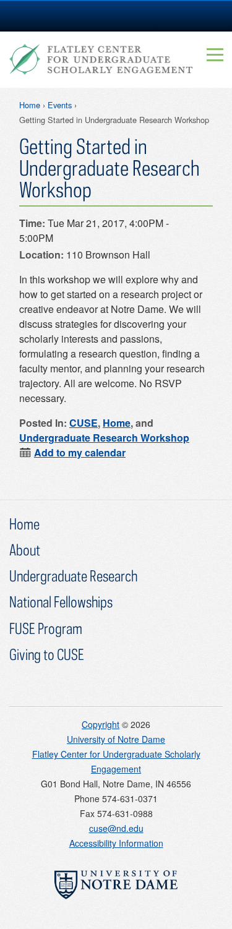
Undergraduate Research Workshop (104, 437)
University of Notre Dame (116, 739)
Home (29, 105)
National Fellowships (61, 601)
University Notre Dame (116, 15)
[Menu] (215, 54)
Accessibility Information (116, 843)
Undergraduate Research (73, 575)
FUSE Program (45, 628)
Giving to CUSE (46, 654)
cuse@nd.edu (116, 828)
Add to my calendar (80, 452)
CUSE (83, 423)
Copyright (100, 724)
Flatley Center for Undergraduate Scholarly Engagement (100, 59)
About (24, 550)
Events (60, 105)
